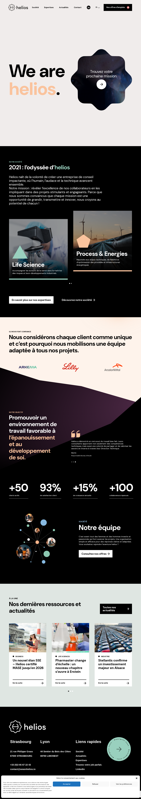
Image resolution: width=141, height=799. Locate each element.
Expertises (49, 7)
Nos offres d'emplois (117, 7)
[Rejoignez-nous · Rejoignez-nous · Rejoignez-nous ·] (119, 763)
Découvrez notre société (77, 300)
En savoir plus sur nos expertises (31, 300)
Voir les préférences (124, 784)
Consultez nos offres (94, 553)
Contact (77, 7)
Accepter (66, 784)
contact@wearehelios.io (22, 769)
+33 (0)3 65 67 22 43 (20, 765)
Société (35, 7)
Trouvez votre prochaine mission (101, 74)
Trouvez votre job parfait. (89, 765)
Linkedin (80, 769)
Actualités (63, 7)
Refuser (95, 784)
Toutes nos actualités (109, 609)
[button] (136, 778)
